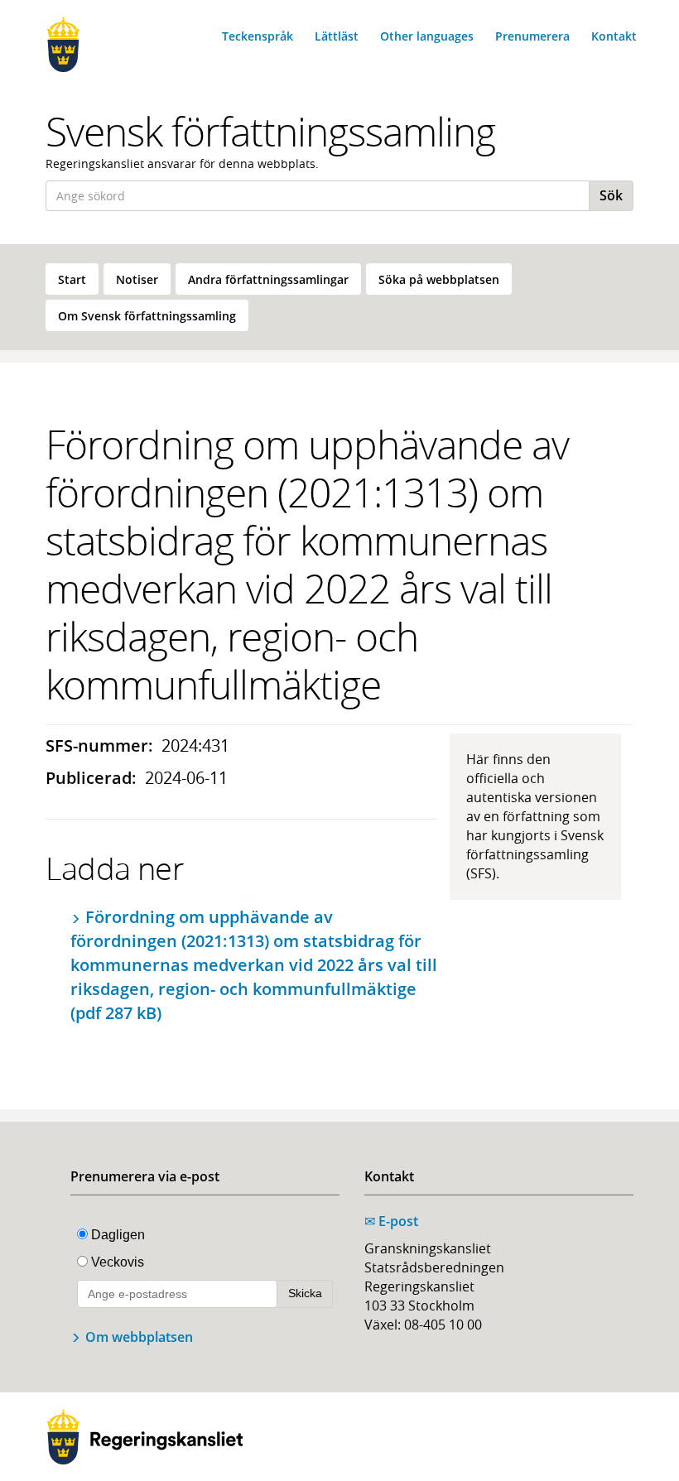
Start (72, 279)
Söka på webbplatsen (438, 279)
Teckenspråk (257, 36)
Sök (611, 195)
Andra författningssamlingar (268, 279)
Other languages (427, 36)
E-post (391, 1221)
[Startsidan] (110, 44)
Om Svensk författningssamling (147, 316)
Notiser (137, 279)
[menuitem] (72, 279)
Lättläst (337, 36)
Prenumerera (532, 36)
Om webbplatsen (139, 1337)
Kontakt (614, 36)
